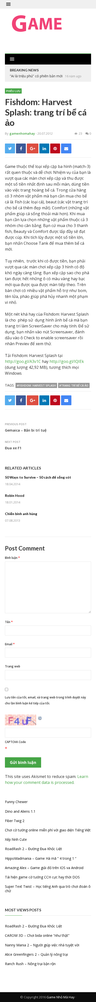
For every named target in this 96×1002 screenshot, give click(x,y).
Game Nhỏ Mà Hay (61, 997)
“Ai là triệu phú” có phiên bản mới (36, 76)
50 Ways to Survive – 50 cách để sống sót (38, 477)
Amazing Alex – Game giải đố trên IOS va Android (44, 867)
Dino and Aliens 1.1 (20, 811)
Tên (9, 622)
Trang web (12, 666)
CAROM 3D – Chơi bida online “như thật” (37, 935)
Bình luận (12, 558)
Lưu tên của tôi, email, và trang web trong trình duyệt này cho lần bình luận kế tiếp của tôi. (45, 700)
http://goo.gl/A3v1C (23, 361)
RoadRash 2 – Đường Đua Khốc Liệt (33, 848)
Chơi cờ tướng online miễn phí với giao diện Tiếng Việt (48, 830)
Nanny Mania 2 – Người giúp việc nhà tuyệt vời (42, 945)
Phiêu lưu (13, 91)
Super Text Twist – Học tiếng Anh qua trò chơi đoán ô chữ (48, 888)
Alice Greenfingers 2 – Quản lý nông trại (36, 954)
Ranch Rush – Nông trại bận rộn (30, 963)
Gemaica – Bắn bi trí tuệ (26, 430)
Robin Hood (14, 495)
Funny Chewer (16, 801)
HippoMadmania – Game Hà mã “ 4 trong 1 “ (40, 858)
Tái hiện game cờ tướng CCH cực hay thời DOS (42, 877)
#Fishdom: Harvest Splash (36, 385)
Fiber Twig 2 (14, 820)
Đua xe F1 (13, 448)
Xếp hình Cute (16, 839)
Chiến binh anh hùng (21, 514)
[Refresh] (40, 717)
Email (10, 644)
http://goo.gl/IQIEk (66, 361)
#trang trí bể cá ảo (73, 385)
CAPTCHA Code (15, 742)
